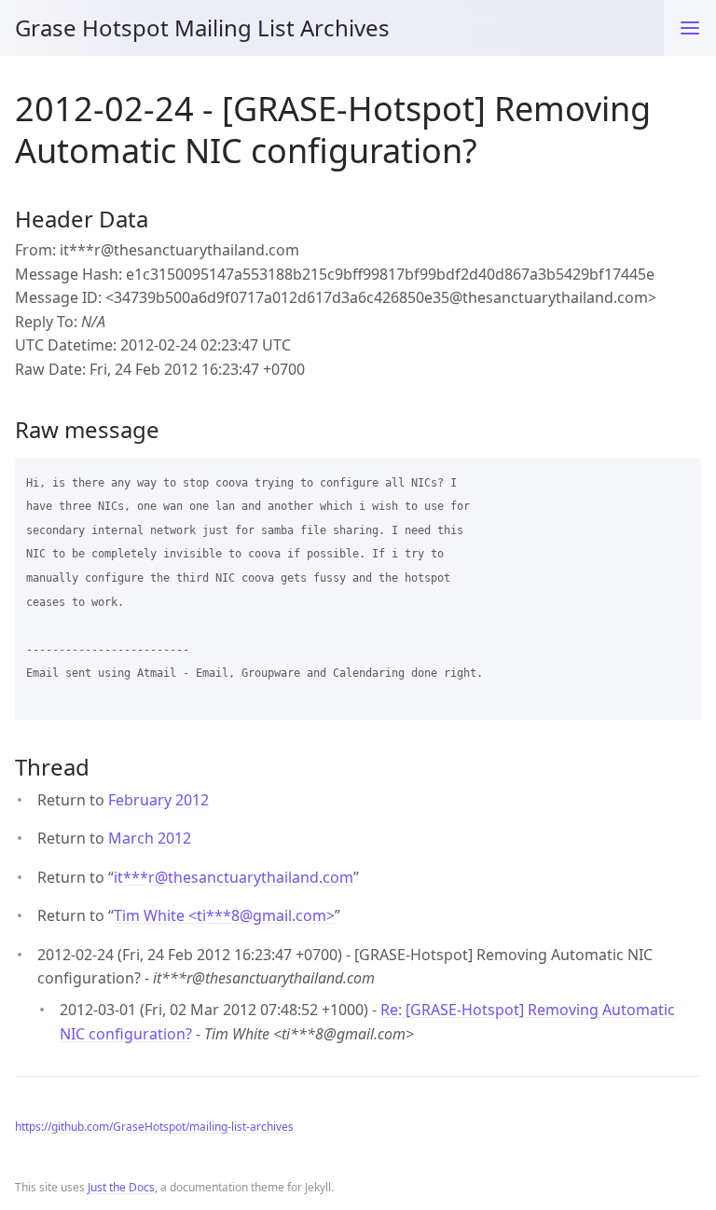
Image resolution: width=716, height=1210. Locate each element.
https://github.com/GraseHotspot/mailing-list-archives (154, 1126)
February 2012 (158, 800)
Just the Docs (121, 1187)
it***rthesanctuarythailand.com (233, 877)
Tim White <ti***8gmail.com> (224, 915)
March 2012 (149, 838)
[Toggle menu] (690, 28)
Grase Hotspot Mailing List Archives (202, 27)
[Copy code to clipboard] (678, 479)
